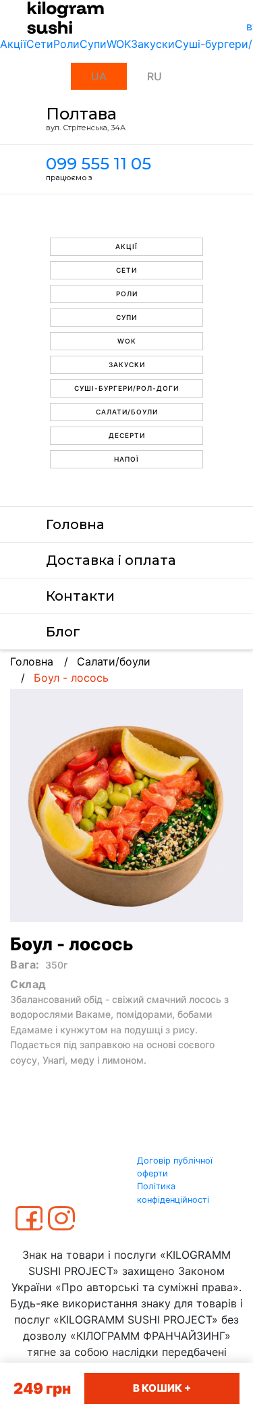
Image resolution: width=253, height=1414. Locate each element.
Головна (75, 524)
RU (154, 76)
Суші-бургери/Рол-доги (126, 388)
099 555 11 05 (98, 163)
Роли (66, 44)
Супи (93, 44)
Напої (126, 459)
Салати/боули (127, 412)
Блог (63, 631)
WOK (119, 44)
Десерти (127, 435)
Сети (39, 44)
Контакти (80, 596)
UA (99, 76)
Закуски (153, 44)
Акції (13, 44)
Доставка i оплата (111, 560)
